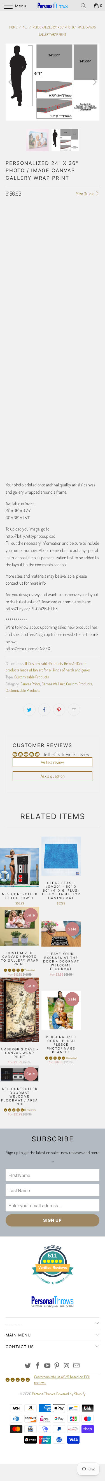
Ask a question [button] (53, 776)
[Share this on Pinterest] (59, 710)
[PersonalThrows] (52, 5)
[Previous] (11, 82)
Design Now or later (22, 250)
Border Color (17, 404)
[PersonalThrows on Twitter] (28, 1366)
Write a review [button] (52, 762)
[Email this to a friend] (74, 710)
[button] (14, 970)
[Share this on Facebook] (44, 710)
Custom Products (79, 683)
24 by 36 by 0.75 (21, 234)
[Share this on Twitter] (29, 710)
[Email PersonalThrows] (76, 1366)
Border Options (18, 348)
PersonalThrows (43, 1393)
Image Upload (16, 292)
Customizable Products (45, 663)
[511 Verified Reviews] (52, 1287)
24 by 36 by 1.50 (52, 234)
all (25, 663)
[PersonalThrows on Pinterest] (57, 1366)
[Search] (85, 5)
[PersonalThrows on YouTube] (47, 1366)
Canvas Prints (30, 683)
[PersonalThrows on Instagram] (67, 1366)
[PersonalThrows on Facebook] (38, 1366)
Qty (8, 436)
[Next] (94, 82)
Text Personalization (29, 310)
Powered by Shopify (70, 1393)
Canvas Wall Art (53, 683)
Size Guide (85, 193)
